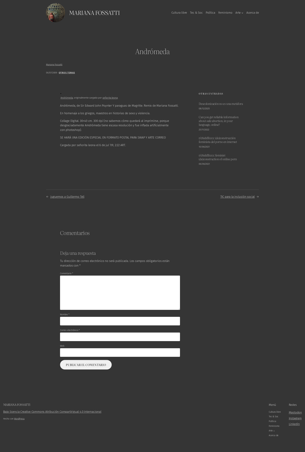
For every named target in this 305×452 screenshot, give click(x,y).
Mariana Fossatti (94, 12)
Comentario (66, 273)
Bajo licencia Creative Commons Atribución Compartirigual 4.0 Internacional (52, 411)
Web (62, 346)
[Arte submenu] (242, 13)
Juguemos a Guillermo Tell (67, 196)
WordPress (19, 418)
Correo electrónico (70, 330)
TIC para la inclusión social (237, 196)
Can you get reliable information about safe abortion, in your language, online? (218, 120)
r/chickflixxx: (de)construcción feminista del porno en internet (218, 140)
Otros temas (67, 72)
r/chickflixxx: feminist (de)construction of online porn (218, 157)
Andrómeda (67, 97)
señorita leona (110, 97)
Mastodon (295, 412)
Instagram (295, 418)
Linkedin (294, 424)
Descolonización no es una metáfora (221, 104)
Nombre (64, 314)
